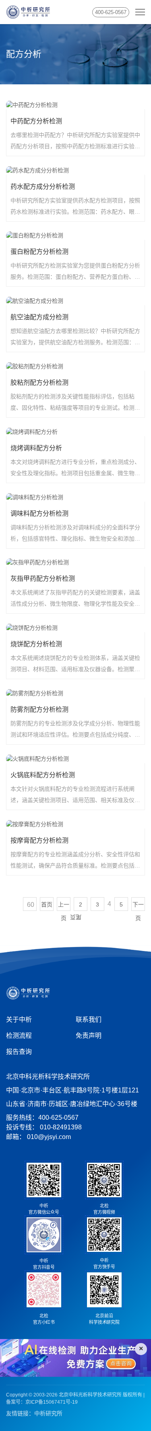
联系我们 (88, 1019)
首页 (46, 904)
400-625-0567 (110, 12)
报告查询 (19, 1051)
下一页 (138, 906)
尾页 (75, 917)
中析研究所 (48, 1413)
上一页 (63, 906)
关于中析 (19, 1019)
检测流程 (19, 1035)
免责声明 (88, 1035)
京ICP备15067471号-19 (51, 1402)
